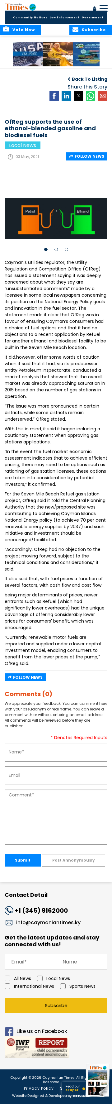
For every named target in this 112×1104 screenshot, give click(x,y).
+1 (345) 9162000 (41, 910)
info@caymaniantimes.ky (48, 922)
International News (34, 986)
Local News (58, 978)
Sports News (82, 986)
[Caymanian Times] (20, 7)
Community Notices (30, 17)
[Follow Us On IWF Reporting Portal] (56, 1048)
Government (92, 17)
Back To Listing (89, 79)
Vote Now (23, 29)
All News (22, 978)
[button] (29, 54)
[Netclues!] (82, 1095)
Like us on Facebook (41, 1031)
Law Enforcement (64, 17)
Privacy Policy (39, 1088)
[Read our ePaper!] (98, 1097)
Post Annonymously (73, 860)
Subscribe (56, 1005)
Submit (22, 860)
